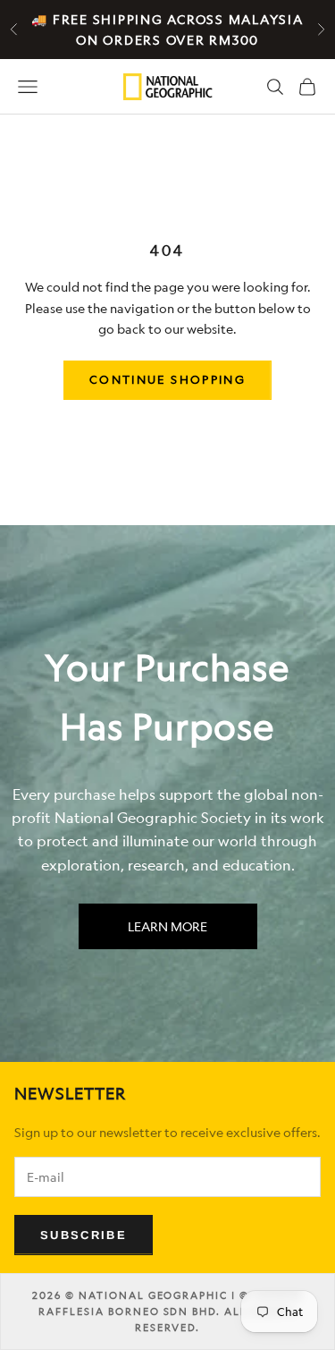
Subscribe (83, 1235)
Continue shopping (167, 379)
